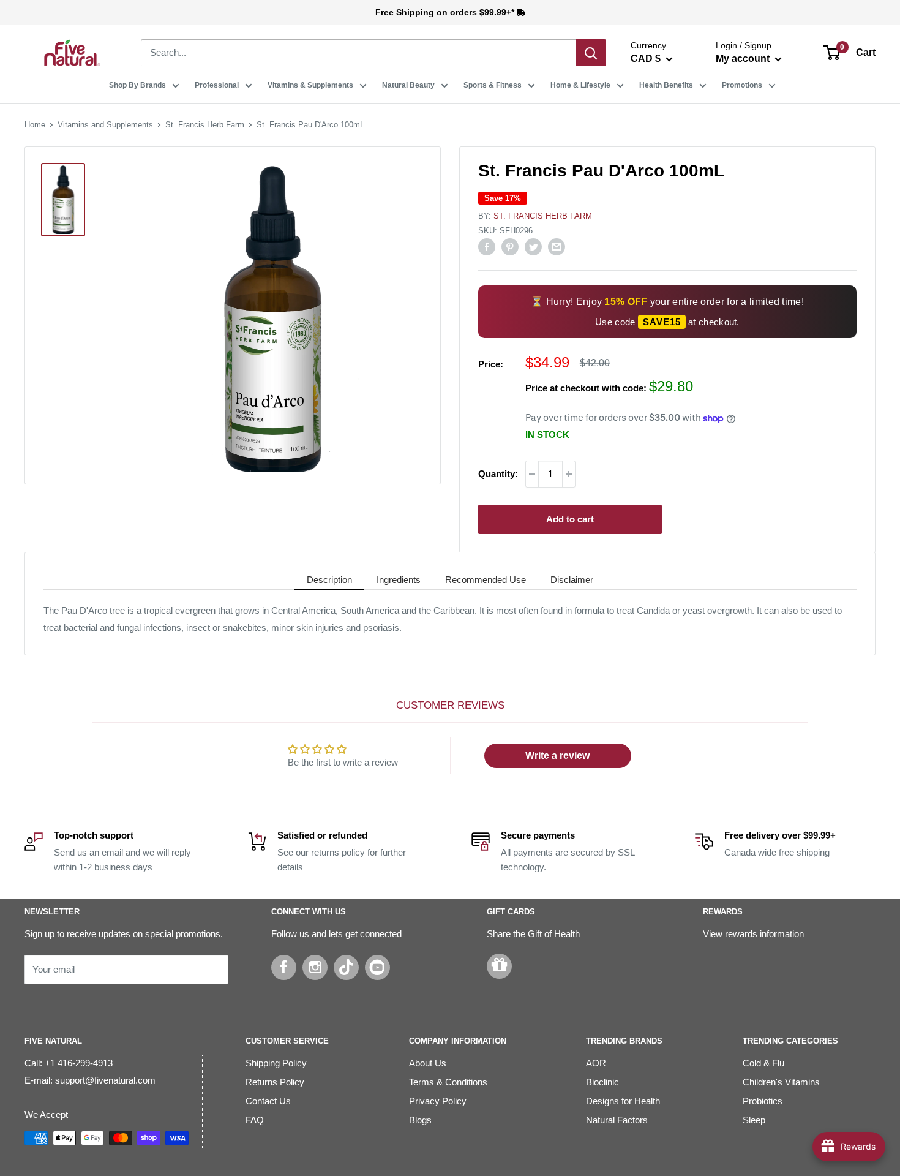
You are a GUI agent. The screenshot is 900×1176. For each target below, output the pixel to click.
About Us (427, 1063)
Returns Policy (275, 1082)
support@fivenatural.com (105, 1080)
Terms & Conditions (448, 1082)
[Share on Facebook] (486, 246)
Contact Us (268, 1101)
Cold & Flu (763, 1063)
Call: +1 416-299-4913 (68, 1063)
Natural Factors (617, 1120)
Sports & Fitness (492, 85)
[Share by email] (556, 246)
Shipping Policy (276, 1063)
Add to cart (570, 519)
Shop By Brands (137, 85)
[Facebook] (283, 967)
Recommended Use (485, 580)
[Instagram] (315, 967)
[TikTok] (346, 967)
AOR (596, 1063)
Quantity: (498, 474)
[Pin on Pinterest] (510, 246)
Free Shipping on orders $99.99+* (446, 12)
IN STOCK (547, 434)
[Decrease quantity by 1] (532, 474)
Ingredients (399, 580)
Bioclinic (602, 1082)
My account (744, 58)
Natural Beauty (408, 85)
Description (329, 580)
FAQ (255, 1120)
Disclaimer (571, 580)
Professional (217, 85)
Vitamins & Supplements (310, 85)
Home (34, 124)
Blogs (420, 1120)
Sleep (754, 1120)
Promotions (742, 85)
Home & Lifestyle (580, 85)
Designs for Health (623, 1101)
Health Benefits (666, 85)
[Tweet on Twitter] (533, 246)
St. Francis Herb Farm (204, 124)
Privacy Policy (438, 1101)
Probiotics (762, 1101)
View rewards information (753, 934)
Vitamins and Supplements (105, 124)
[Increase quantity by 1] (569, 474)
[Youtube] (377, 967)
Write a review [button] (557, 755)
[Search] (591, 52)
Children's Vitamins (781, 1082)
